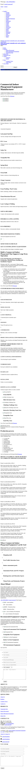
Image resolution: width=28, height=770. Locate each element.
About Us (3, 697)
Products (2, 699)
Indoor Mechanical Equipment (7, 713)
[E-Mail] (2, 39)
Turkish (7, 25)
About (2, 6)
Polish (7, 19)
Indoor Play (3, 716)
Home (2, 69)
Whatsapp (12, 96)
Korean (7, 35)
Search (15, 67)
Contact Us (3, 703)
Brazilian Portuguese (10, 18)
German (7, 28)
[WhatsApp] (1, 39)
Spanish (7, 13)
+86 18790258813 (10, 1)
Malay (7, 36)
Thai (7, 34)
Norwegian (8, 27)
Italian (7, 29)
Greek (7, 24)
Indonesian (8, 21)
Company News (4, 701)
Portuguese (8, 15)
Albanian (8, 33)
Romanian (8, 32)
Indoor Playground (5, 711)
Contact (5, 6)
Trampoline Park (4, 709)
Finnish (7, 22)
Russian (7, 16)
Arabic (7, 23)
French (7, 17)
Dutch (7, 30)
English (5, 11)
